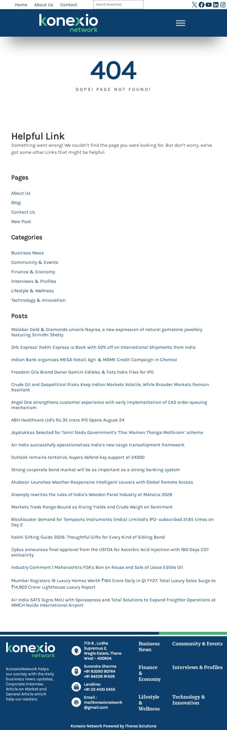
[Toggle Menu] (180, 23)
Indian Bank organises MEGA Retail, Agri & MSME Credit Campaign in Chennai (94, 359)
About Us (20, 193)
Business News (27, 253)
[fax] (76, 687)
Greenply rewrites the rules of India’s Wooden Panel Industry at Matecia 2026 (91, 494)
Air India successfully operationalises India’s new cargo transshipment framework (98, 445)
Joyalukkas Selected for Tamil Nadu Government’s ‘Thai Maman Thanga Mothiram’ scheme (107, 432)
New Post (21, 221)
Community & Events (34, 262)
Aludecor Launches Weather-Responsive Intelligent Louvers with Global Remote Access (102, 482)
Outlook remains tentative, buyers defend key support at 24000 (78, 457)
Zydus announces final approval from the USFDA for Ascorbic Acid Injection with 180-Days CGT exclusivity (110, 552)
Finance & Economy (33, 271)
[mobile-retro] (76, 671)
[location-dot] (76, 650)
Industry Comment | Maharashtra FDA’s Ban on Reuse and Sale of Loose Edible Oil (97, 567)
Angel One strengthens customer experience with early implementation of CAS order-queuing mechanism (109, 405)
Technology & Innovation (38, 300)
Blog (16, 202)
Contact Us (23, 212)
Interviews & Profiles (33, 281)
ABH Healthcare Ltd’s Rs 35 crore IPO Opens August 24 (67, 420)
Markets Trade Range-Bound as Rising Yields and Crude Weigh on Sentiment (92, 507)
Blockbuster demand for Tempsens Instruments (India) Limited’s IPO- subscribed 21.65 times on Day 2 (112, 522)
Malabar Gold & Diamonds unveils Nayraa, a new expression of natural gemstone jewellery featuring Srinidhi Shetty (106, 332)
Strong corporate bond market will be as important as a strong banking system (95, 469)
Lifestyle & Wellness (32, 290)
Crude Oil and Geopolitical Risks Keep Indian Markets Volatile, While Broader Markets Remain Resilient (110, 387)
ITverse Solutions (140, 726)
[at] (76, 702)
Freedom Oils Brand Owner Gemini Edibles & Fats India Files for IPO (82, 372)
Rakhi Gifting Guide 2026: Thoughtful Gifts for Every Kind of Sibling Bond (88, 537)
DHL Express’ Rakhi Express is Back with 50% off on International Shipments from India (103, 347)
